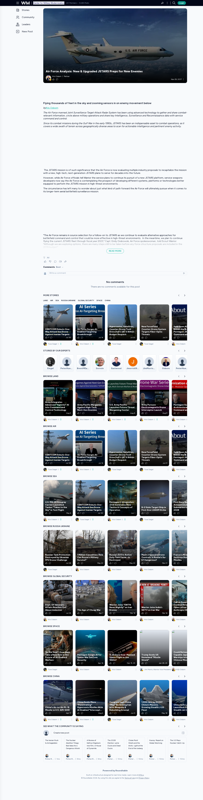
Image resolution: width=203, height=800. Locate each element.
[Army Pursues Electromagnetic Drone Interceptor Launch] (154, 398)
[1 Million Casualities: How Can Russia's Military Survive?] (90, 548)
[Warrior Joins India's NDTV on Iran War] (154, 598)
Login (181, 3)
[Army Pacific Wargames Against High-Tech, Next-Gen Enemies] (90, 398)
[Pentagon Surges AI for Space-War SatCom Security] (90, 648)
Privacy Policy (144, 778)
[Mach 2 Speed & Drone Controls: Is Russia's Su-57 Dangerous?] (154, 548)
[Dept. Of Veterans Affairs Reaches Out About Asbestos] (58, 598)
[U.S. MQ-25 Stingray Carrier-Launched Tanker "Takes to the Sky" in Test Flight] (58, 498)
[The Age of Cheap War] (90, 598)
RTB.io (141, 775)
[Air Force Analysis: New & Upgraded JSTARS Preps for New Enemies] (115, 45)
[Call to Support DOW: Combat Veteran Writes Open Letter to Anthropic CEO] (186, 598)
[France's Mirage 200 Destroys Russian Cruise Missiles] (186, 548)
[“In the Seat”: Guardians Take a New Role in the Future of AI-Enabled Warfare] (58, 648)
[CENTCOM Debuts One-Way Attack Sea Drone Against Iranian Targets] (58, 322)
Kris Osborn (52, 107)
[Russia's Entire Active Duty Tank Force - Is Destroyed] (122, 548)
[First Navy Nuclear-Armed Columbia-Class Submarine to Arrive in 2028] (186, 498)
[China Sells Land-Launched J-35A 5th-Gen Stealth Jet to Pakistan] (186, 698)
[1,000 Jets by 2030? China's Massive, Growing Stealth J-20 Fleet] (154, 698)
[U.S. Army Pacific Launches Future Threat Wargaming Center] (122, 398)
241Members (71, 3)
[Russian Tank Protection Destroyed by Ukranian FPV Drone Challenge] (58, 548)
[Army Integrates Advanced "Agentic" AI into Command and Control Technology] (58, 398)
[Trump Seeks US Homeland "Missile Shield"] (154, 648)
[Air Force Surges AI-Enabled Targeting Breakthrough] (90, 322)
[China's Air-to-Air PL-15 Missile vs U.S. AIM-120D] (58, 698)
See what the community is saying (63, 726)
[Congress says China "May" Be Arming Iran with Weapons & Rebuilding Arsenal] (122, 698)
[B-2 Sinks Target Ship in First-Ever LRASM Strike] (154, 498)
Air (48, 258)
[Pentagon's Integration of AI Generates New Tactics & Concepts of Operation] (122, 498)
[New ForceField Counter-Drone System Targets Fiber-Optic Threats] (154, 322)
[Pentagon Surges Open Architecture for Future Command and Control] (186, 398)
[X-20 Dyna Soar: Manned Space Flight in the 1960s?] (122, 648)
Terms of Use (130, 778)
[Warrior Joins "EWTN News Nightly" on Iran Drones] (122, 598)
